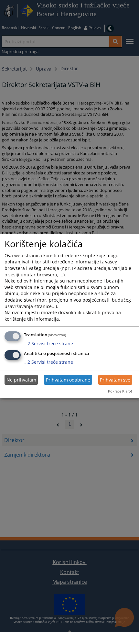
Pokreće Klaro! (120, 391)
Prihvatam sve (115, 380)
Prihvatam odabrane (68, 380)
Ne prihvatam (21, 380)
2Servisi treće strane (48, 343)
